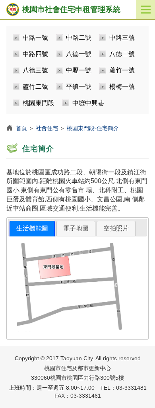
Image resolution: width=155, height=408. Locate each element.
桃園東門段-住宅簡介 (93, 128)
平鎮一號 (78, 86)
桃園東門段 (38, 103)
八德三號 (35, 70)
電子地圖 (76, 228)
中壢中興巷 (88, 103)
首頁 (21, 128)
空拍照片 (116, 228)
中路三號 (122, 37)
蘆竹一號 (122, 70)
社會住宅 (47, 128)
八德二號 (122, 54)
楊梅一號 (122, 86)
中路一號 (35, 37)
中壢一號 (78, 70)
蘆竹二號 (35, 86)
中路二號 (78, 37)
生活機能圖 (32, 228)
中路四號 (35, 54)
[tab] (32, 228)
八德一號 (78, 54)
